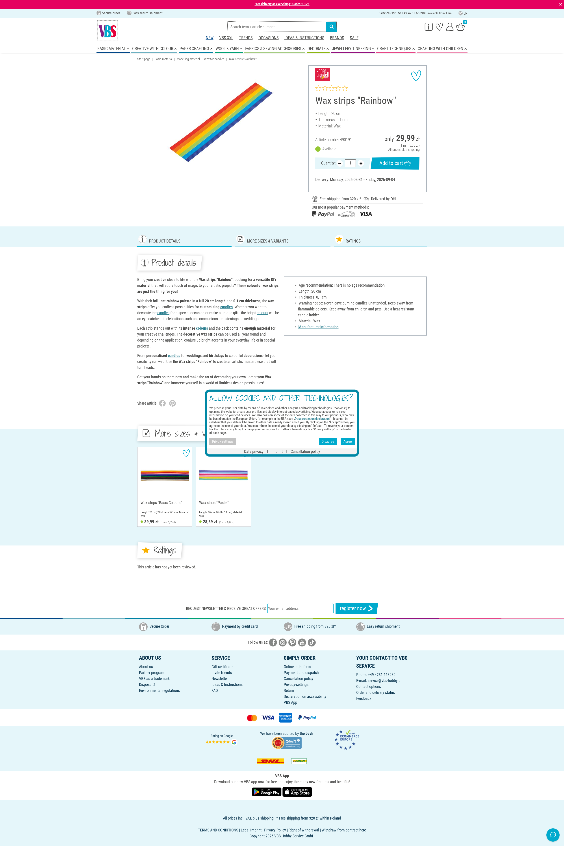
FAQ (215, 690)
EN (466, 13)
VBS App (290, 702)
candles (226, 306)
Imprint (277, 451)
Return (289, 690)
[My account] (450, 26)
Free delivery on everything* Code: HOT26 (282, 4)
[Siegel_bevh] (287, 742)
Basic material (163, 59)
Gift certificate (222, 666)
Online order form (297, 666)
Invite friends (222, 672)
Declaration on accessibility (305, 696)
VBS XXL (226, 37)
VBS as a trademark (154, 678)
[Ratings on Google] (222, 739)
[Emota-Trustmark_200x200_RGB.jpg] (346, 739)
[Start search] (331, 26)
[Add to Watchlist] (416, 75)
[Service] (428, 26)
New (209, 37)
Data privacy (253, 451)
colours (262, 312)
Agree (347, 441)
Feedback (363, 698)
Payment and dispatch (301, 672)
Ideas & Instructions (304, 37)
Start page (143, 59)
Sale (354, 37)
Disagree (328, 441)
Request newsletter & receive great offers (226, 608)
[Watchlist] (439, 26)
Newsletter (220, 678)
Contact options (368, 686)
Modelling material (188, 59)
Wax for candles (214, 59)
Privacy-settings (296, 684)
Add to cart (391, 163)
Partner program (151, 672)
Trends (246, 37)
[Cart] (460, 26)
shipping (414, 150)
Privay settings (222, 441)
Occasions (268, 37)
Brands (337, 37)
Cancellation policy (298, 678)
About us (146, 666)
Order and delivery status (375, 692)
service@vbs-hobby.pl (384, 680)
